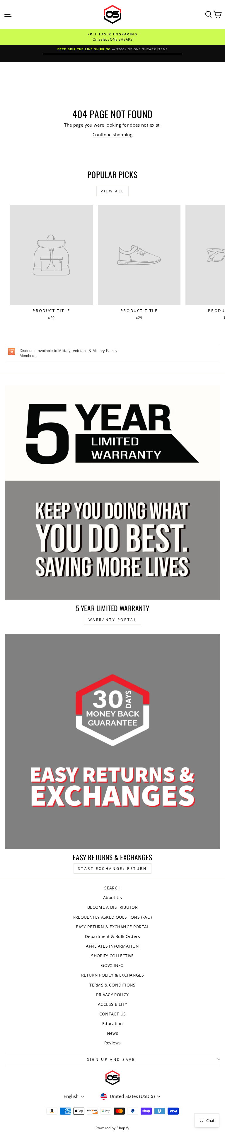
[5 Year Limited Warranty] (112, 492)
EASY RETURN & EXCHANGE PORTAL (112, 926)
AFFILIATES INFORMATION (112, 946)
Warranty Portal (112, 619)
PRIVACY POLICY (112, 994)
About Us (112, 897)
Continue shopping (112, 134)
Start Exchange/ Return (112, 868)
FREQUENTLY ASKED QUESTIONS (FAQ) (112, 917)
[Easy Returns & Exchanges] (112, 741)
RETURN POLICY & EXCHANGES (112, 975)
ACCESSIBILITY (112, 1004)
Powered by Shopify (112, 1127)
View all (112, 191)
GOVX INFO (112, 965)
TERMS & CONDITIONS (112, 985)
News (112, 1033)
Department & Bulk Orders (112, 936)
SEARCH (112, 888)
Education (112, 1023)
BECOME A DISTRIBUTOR (112, 907)
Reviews (112, 1043)
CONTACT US (112, 1014)
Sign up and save (111, 1059)
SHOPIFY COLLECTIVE (112, 955)
